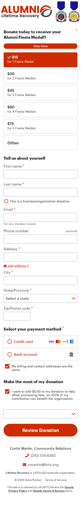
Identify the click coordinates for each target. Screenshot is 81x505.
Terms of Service (56, 479)
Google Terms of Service (49, 490)
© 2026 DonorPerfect (28, 479)
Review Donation (40, 430)
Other (13, 142)
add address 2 (18, 266)
